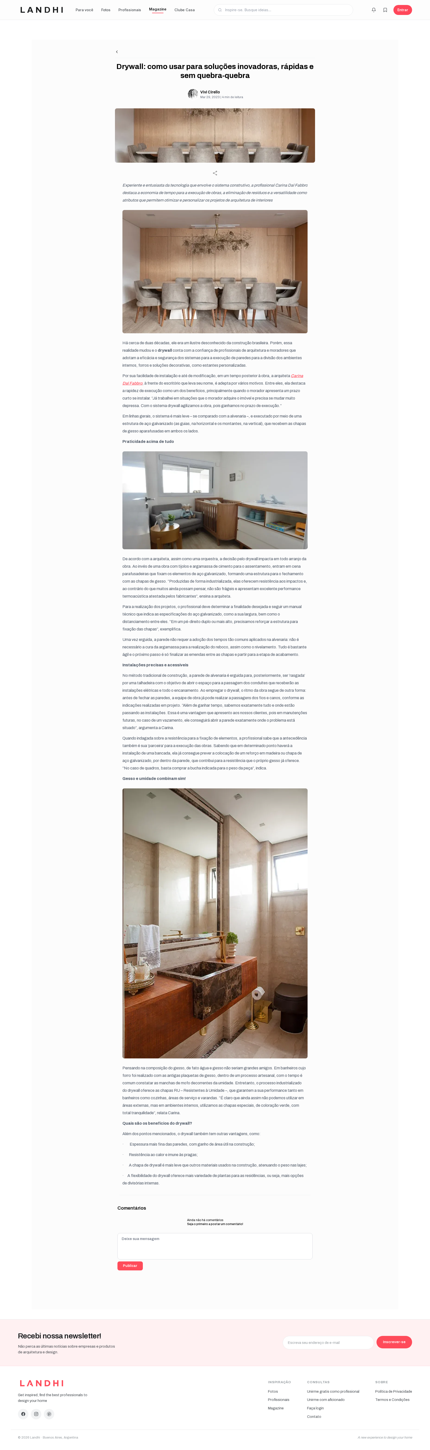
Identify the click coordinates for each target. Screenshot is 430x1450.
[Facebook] (23, 1414)
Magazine (157, 9)
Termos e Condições (392, 1400)
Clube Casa (184, 10)
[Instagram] (36, 1414)
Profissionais (129, 10)
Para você (84, 10)
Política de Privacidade (393, 1391)
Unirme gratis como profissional (333, 1391)
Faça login (315, 1408)
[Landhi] (41, 1383)
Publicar (130, 1266)
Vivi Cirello (210, 92)
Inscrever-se (394, 1342)
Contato (314, 1417)
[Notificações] (374, 10)
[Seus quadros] (385, 10)
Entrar (402, 10)
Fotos (105, 10)
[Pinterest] (49, 1414)
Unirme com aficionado (326, 1400)
